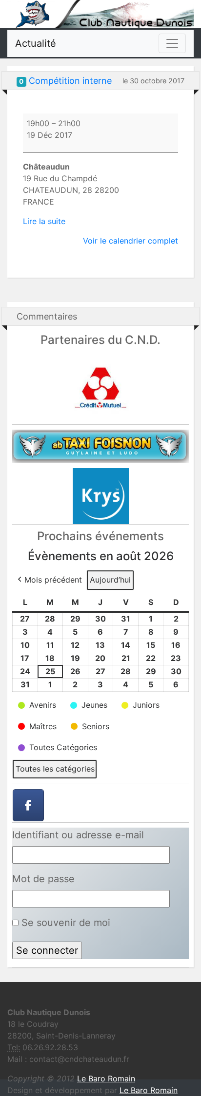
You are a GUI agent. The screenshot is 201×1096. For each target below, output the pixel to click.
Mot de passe (43, 879)
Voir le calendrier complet (130, 241)
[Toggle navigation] (172, 43)
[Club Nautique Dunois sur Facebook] (28, 805)
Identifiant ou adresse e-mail (78, 835)
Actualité (35, 43)
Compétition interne (70, 81)
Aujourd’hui (110, 580)
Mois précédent (53, 580)
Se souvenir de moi (64, 922)
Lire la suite (44, 221)
